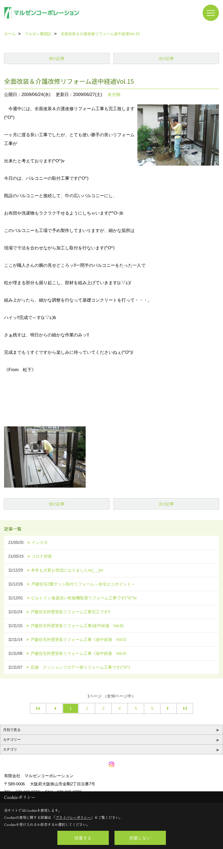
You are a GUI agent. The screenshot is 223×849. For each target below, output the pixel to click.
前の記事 (56, 58)
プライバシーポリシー (73, 817)
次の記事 (166, 58)
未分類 (113, 94)
